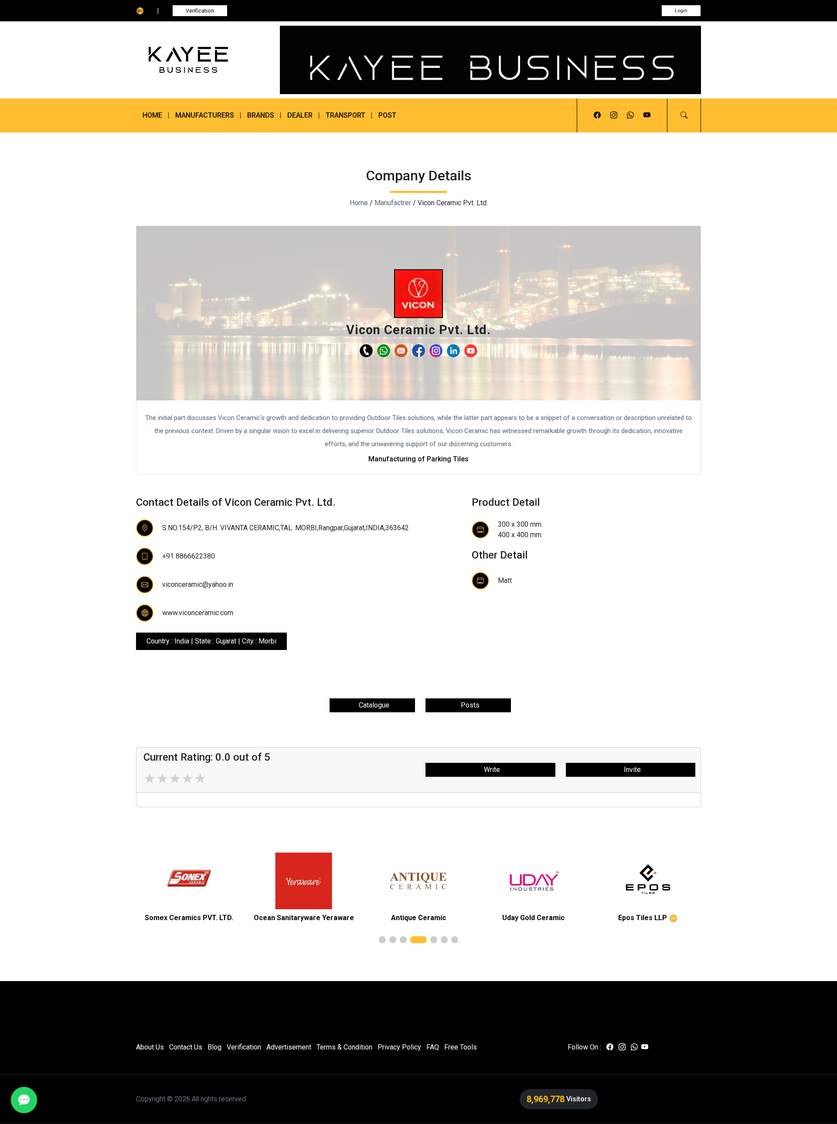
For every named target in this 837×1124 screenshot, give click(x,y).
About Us (150, 1047)
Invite (630, 769)
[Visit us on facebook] (597, 115)
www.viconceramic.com (197, 613)
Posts (468, 705)
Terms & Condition (344, 1047)
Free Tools (460, 1047)
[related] (189, 881)
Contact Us (185, 1047)
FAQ (432, 1047)
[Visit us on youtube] (646, 115)
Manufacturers (204, 115)
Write (490, 769)
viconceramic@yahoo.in (197, 584)
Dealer (300, 115)
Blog (214, 1047)
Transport (345, 115)
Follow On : (584, 1047)
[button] (683, 115)
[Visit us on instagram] (613, 115)
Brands (260, 115)
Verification (200, 10)
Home (152, 115)
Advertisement (288, 1047)
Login (681, 11)
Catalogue (372, 705)
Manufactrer (392, 203)
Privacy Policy (399, 1047)
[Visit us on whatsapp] (630, 115)
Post (387, 115)
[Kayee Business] (201, 60)
